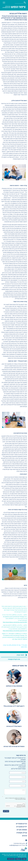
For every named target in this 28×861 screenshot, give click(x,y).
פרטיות (24, 836)
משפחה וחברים (22, 830)
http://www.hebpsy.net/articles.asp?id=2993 (15, 622)
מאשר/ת (24, 858)
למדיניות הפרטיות (22, 799)
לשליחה (6, 811)
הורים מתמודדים (21, 824)
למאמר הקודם (20, 655)
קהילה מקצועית (22, 833)
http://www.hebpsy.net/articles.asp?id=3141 (15, 631)
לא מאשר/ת (18, 858)
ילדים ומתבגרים (21, 827)
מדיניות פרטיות (11, 858)
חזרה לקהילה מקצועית (14, 659)
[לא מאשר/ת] (26, 856)
